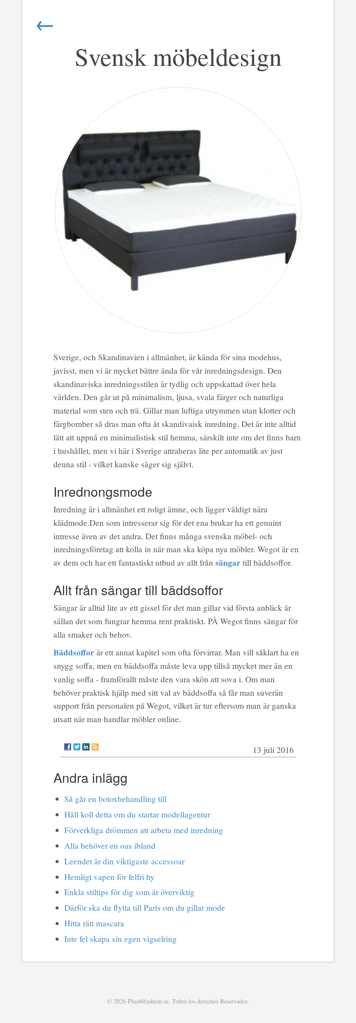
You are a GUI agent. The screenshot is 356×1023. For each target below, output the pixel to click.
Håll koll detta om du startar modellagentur (137, 814)
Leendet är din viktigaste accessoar (124, 861)
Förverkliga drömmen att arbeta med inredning (143, 829)
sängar (228, 562)
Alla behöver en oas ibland (109, 845)
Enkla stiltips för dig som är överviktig (129, 891)
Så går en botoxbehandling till (115, 798)
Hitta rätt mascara (94, 923)
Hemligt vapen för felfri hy (109, 876)
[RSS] (95, 746)
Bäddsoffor (73, 652)
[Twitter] (76, 746)
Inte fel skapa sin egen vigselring (120, 938)
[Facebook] (67, 746)
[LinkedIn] (85, 746)
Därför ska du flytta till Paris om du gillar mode (144, 907)
